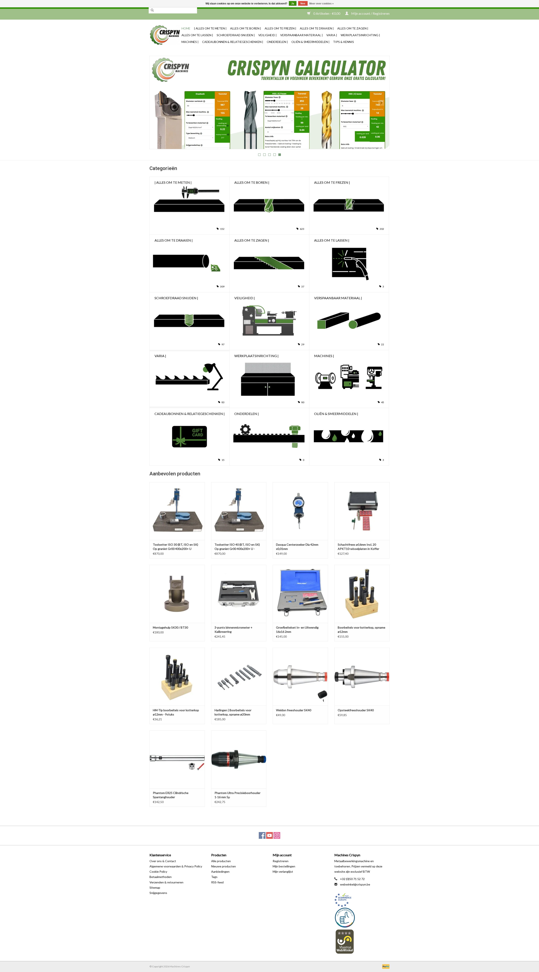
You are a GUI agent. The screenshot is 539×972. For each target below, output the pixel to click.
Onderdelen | (277, 42)
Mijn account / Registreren (370, 13)
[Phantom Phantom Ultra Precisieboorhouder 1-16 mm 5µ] (239, 759)
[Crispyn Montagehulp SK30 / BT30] (177, 594)
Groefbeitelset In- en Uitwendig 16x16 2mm (297, 629)
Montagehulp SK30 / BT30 (170, 627)
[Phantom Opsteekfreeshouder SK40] (362, 677)
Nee (302, 3)
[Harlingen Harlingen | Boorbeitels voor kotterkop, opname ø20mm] (239, 677)
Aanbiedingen (220, 871)
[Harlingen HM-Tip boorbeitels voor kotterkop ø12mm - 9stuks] (177, 677)
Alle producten (221, 861)
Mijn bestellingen (284, 866)
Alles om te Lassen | (197, 35)
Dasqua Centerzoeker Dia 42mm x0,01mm (297, 546)
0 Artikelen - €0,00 (327, 13)
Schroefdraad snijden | (236, 35)
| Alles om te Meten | (210, 28)
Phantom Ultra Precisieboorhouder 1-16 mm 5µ (237, 795)
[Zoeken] (152, 10)
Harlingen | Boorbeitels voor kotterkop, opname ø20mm (233, 712)
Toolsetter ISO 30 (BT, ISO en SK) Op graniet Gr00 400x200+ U (175, 546)
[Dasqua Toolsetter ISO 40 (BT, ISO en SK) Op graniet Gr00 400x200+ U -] (239, 511)
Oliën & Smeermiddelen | (310, 42)
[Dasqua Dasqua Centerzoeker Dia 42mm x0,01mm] (300, 511)
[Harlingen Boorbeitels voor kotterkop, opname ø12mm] (362, 594)
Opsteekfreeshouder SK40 (356, 710)
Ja (292, 3)
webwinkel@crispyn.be (355, 884)
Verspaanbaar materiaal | (301, 35)
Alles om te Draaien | (317, 28)
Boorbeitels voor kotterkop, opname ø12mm (361, 629)
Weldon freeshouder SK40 (293, 710)
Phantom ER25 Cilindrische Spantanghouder (170, 795)
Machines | (190, 42)
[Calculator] (269, 102)
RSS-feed (217, 882)
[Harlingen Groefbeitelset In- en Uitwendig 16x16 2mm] (300, 594)
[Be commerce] (362, 917)
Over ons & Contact (162, 861)
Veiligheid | (267, 35)
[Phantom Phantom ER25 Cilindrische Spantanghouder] (177, 759)
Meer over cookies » (321, 3)
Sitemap (154, 887)
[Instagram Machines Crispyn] (277, 835)
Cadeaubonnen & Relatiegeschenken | (232, 42)
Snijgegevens (158, 893)
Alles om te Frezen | (280, 28)
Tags (214, 877)
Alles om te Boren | (245, 28)
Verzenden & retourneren (166, 882)
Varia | (331, 35)
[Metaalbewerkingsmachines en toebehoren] (164, 35)
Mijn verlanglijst (283, 871)
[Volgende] (381, 103)
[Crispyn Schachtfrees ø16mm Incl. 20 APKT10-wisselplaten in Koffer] (362, 511)
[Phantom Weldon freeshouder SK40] (300, 677)
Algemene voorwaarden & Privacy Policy (175, 866)
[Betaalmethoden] (385, 966)
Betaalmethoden (160, 877)
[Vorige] (158, 103)
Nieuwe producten (223, 866)
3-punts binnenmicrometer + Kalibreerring (233, 629)
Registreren (280, 861)
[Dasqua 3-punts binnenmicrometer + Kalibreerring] (239, 594)
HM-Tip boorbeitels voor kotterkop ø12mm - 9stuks (176, 712)
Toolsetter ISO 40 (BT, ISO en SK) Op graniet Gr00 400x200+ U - (237, 546)
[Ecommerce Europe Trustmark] (362, 900)
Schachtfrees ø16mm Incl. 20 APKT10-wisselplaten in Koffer (358, 546)
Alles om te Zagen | (352, 28)
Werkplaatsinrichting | (360, 35)
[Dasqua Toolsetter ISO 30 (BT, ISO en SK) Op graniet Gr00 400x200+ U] (177, 511)
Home (185, 28)
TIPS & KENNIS (343, 42)
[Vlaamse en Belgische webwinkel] (362, 941)
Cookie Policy (158, 871)
